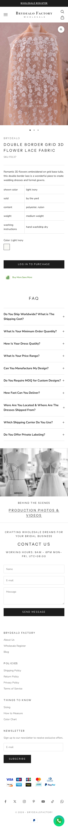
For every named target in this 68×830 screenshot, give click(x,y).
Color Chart (10, 719)
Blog (6, 652)
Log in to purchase (34, 264)
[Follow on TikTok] (52, 801)
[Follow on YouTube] (43, 801)
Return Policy (11, 676)
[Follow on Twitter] (15, 801)
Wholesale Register (15, 646)
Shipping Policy (12, 670)
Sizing (7, 707)
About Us (9, 640)
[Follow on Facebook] (5, 801)
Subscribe (17, 759)
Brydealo (12, 138)
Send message (34, 612)
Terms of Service (13, 688)
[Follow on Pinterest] (34, 801)
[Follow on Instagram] (24, 801)
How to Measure (13, 713)
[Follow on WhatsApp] (62, 801)
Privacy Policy (11, 682)
